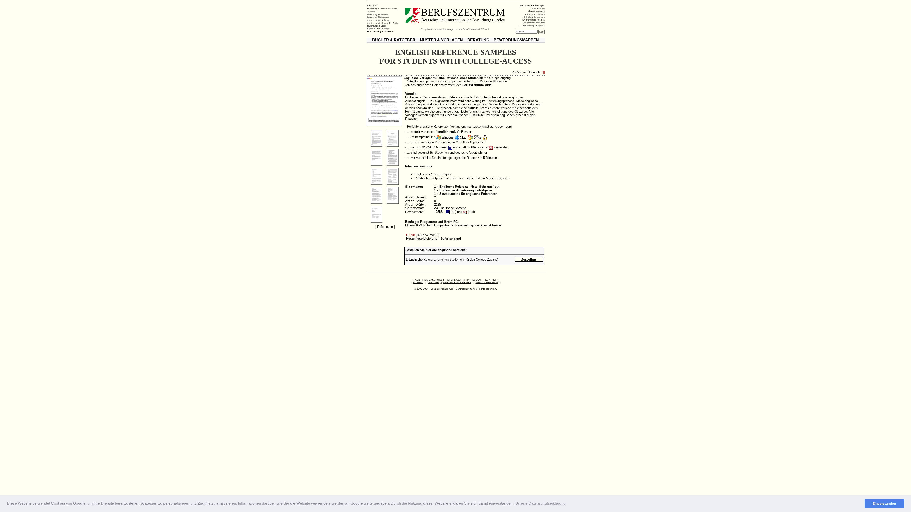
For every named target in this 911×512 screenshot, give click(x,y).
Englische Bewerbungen (378, 28)
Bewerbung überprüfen (378, 17)
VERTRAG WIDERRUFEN (457, 282)
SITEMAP (418, 282)
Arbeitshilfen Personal (534, 23)
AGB (417, 280)
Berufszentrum (464, 289)
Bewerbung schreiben (377, 14)
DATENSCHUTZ (433, 280)
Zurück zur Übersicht (526, 72)
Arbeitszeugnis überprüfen (379, 23)
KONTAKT (490, 280)
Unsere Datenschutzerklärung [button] (540, 503)
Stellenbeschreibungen (534, 17)
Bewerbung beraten (376, 9)
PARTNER (433, 282)
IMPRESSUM (473, 280)
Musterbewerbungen (535, 14)
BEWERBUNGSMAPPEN (516, 40)
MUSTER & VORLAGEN (441, 40)
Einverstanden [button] (884, 503)
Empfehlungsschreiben (533, 20)
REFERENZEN (454, 280)
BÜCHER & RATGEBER (393, 40)
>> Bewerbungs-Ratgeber (532, 25)
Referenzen (385, 227)
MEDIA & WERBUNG (487, 282)
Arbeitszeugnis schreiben (379, 20)
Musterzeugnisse (536, 11)
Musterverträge (537, 8)
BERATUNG (478, 40)
